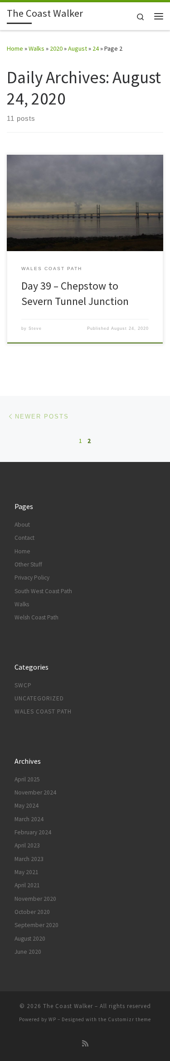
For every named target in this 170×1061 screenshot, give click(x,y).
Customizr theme (129, 1019)
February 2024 (33, 832)
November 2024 (35, 792)
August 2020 (30, 938)
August (77, 48)
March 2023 (29, 859)
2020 (56, 48)
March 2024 (29, 819)
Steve (35, 328)
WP (52, 1019)
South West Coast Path (43, 591)
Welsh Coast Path (36, 617)
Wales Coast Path (43, 711)
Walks (36, 48)
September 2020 (36, 925)
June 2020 (28, 952)
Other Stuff (28, 564)
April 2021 (27, 885)
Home (15, 48)
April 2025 (27, 779)
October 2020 (32, 912)
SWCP (23, 685)
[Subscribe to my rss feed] (85, 1043)
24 (95, 48)
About (22, 524)
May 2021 (27, 872)
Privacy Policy (32, 577)
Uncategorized (39, 698)
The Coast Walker (68, 1006)
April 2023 (27, 845)
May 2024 (27, 805)
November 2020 (35, 899)
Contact (24, 538)
